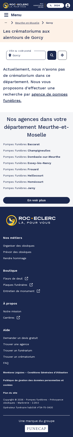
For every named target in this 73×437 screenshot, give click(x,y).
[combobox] (27, 55)
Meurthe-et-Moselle (27, 22)
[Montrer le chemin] (6, 22)
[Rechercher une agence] (51, 55)
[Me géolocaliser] (62, 55)
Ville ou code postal (20, 50)
